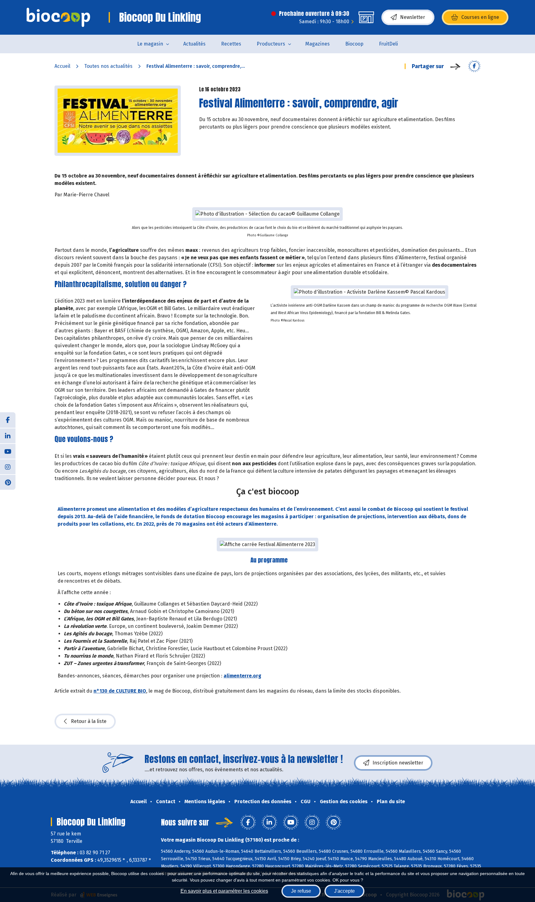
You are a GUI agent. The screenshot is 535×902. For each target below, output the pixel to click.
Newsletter (412, 17)
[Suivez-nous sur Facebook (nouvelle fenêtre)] (7, 420)
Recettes (231, 44)
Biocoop (354, 44)
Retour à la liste (89, 721)
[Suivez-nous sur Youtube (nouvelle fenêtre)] (7, 451)
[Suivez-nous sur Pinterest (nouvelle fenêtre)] (7, 482)
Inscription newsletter (397, 763)
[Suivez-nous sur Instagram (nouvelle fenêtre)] (7, 466)
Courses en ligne (480, 17)
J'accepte (344, 891)
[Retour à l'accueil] (58, 17)
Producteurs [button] (271, 44)
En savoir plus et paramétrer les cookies (224, 891)
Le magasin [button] (150, 44)
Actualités (194, 44)
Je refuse (301, 891)
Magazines (317, 44)
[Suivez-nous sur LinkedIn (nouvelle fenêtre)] (7, 435)
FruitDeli (388, 44)
